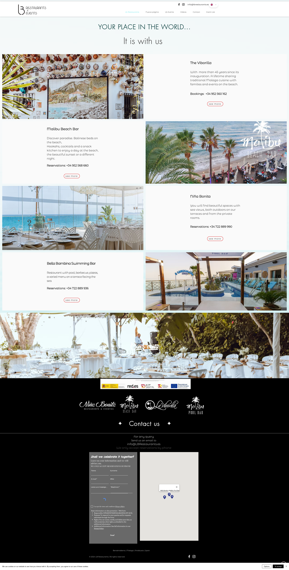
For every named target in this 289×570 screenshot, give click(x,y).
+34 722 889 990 (221, 226)
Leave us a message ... (99, 487)
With (193, 72)
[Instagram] (183, 4)
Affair (112, 479)
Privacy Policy (99, 528)
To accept (278, 566)
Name (93, 470)
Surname (113, 470)
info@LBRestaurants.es (143, 444)
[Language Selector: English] (213, 4)
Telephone (115, 487)
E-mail (93, 479)
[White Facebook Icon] (189, 557)
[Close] (286, 566)
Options (266, 566)
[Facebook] (179, 4)
